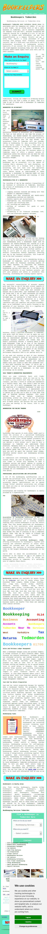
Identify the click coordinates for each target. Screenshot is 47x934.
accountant (7, 166)
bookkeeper (7, 801)
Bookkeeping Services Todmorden (16, 810)
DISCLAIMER (41, 13)
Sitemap (4, 917)
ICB (28, 555)
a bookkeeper (29, 102)
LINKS (26, 13)
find (9, 787)
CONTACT (35, 13)
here (9, 807)
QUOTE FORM (32, 769)
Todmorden (12, 580)
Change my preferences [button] (28, 926)
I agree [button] (28, 917)
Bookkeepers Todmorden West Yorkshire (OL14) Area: (22, 24)
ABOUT (30, 13)
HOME (22, 13)
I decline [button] (28, 922)
